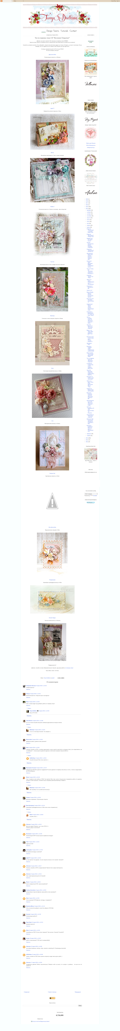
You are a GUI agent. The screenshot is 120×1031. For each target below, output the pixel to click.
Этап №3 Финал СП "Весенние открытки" (90, 326)
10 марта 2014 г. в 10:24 (34, 930)
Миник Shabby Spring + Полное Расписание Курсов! (90, 294)
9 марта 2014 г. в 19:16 (36, 874)
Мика (27, 701)
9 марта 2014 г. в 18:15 (35, 857)
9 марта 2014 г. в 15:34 (34, 777)
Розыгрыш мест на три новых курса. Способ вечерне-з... (90, 339)
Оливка (28, 797)
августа (89, 217)
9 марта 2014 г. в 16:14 (39, 805)
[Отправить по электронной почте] (58, 678)
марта (88, 227)
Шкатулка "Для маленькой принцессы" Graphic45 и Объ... (90, 421)
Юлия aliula (29, 739)
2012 (87, 439)
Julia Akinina (29, 720)
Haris (52, 368)
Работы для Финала (90, 143)
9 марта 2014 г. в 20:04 (38, 814)
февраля (89, 433)
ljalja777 (28, 857)
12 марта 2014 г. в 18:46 (37, 954)
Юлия (27, 777)
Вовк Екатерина (30, 805)
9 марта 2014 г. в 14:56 (34, 747)
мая (88, 223)
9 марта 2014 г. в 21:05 (34, 898)
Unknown (28, 824)
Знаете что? (89, 290)
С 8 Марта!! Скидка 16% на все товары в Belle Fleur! (90, 366)
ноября (89, 212)
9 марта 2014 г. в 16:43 (34, 841)
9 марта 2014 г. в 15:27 (41, 767)
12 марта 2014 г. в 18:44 (40, 758)
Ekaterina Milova (30, 906)
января (89, 435)
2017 (87, 202)
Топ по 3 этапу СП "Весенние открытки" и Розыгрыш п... (90, 271)
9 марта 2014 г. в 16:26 (40, 787)
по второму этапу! (69, 667)
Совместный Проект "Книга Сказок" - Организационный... (90, 307)
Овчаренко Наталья (31, 685)
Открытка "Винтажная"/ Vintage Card (90, 235)
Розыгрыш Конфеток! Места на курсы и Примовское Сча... (90, 428)
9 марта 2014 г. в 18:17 (36, 865)
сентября (89, 215)
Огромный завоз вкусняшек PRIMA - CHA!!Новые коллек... (90, 264)
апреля (89, 225)
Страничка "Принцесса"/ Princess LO (90, 250)
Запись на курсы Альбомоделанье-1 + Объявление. (90, 282)
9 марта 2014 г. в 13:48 (38, 720)
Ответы (29, 708)
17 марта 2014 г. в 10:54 (36, 962)
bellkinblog (32, 758)
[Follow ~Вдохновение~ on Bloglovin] (91, 503)
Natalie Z (52, 206)
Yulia (27, 841)
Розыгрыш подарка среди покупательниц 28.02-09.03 (90, 349)
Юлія (27, 930)
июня (88, 221)
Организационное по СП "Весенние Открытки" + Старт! (90, 403)
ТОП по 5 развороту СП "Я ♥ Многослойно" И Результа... (90, 410)
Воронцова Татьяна (31, 767)
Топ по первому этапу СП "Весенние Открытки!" (90, 360)
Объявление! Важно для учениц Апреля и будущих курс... (90, 256)
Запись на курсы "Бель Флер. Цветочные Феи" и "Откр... (90, 383)
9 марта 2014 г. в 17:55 (37, 849)
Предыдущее (78, 992)
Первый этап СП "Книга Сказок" (90, 239)
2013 (87, 438)
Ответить (28, 689)
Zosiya (27, 938)
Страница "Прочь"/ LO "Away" (90, 276)
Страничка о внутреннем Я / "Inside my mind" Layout (90, 313)
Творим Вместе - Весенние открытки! (90, 416)
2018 (87, 201)
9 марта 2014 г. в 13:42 (41, 685)
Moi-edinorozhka (52, 527)
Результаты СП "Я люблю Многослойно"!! (90, 300)
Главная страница (52, 992)
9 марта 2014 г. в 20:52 (41, 890)
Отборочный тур (90, 147)
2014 (87, 208)
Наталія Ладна (52, 617)
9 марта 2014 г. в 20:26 (35, 882)
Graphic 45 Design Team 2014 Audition (90, 390)
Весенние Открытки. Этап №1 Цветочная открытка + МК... (90, 395)
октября (89, 214)
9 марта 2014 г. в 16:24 (40, 729)
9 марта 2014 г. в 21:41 (39, 906)
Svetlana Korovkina (30, 890)
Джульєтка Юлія (52, 54)
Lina (52, 420)
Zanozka (28, 914)
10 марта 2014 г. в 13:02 (35, 938)
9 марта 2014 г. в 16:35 (37, 833)
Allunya (28, 693)
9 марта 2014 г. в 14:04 (44, 710)
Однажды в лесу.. (89, 344)
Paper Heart (29, 922)
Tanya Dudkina (47, 677)
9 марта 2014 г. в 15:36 (35, 797)
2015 (87, 206)
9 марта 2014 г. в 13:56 (37, 739)
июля (88, 219)
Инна (27, 898)
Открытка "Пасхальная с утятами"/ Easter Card (90, 230)
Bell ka (52, 152)
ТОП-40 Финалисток (90, 145)
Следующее (26, 992)
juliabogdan (29, 849)
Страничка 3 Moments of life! (90, 287)
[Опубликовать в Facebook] (62, 678)
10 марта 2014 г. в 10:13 (37, 922)
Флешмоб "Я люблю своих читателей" (90, 378)
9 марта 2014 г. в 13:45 (34, 701)
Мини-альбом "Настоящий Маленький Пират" (90, 354)
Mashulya (52, 315)
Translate (95, 495)
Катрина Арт (52, 473)
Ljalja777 (52, 108)
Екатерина (28, 833)
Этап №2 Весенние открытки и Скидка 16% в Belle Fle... (90, 372)
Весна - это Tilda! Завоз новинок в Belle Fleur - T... (90, 332)
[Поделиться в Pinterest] (63, 678)
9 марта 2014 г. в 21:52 (36, 914)
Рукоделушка (52, 579)
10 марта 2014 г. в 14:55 (36, 946)
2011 (87, 441)
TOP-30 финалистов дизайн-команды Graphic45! (90, 245)
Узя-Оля (52, 261)
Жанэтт (28, 882)
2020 (87, 199)
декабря (89, 210)
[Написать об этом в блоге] (59, 678)
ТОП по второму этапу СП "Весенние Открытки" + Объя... (90, 320)
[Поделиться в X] (61, 678)
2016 (87, 204)
